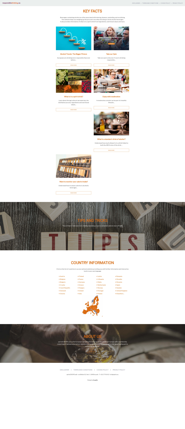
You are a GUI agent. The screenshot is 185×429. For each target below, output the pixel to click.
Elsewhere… (120, 293)
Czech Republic (65, 288)
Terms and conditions (150, 3)
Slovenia (119, 282)
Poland (100, 293)
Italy (80, 293)
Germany (82, 282)
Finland (81, 276)
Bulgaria (62, 282)
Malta (99, 282)
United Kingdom (121, 291)
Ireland (81, 291)
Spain (118, 285)
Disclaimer (136, 3)
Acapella (95, 380)
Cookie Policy (165, 3)
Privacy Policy (178, 3)
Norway (100, 288)
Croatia (62, 285)
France (81, 279)
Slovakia (119, 279)
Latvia (100, 276)
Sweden (119, 288)
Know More (92, 232)
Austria (62, 276)
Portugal (100, 291)
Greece (81, 285)
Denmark (63, 291)
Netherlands (102, 285)
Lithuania (101, 279)
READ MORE (74, 65)
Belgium (62, 279)
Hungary (81, 288)
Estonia (62, 293)
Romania (119, 276)
